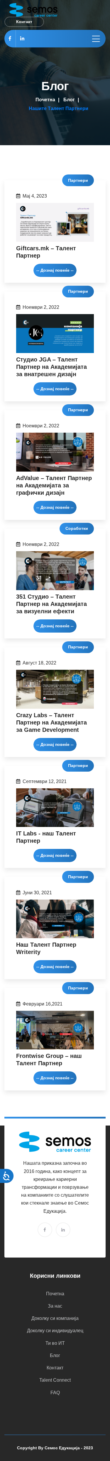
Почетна (45, 99)
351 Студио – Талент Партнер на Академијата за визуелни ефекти (51, 603)
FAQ (55, 1392)
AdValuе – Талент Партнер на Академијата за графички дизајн (54, 485)
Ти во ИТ (55, 1343)
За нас (55, 1306)
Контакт (55, 1367)
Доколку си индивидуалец (55, 1330)
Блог (69, 99)
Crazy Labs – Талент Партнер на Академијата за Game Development (51, 722)
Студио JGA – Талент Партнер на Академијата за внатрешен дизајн (51, 366)
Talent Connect (55, 1380)
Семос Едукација (62, 1447)
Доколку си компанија (55, 1318)
